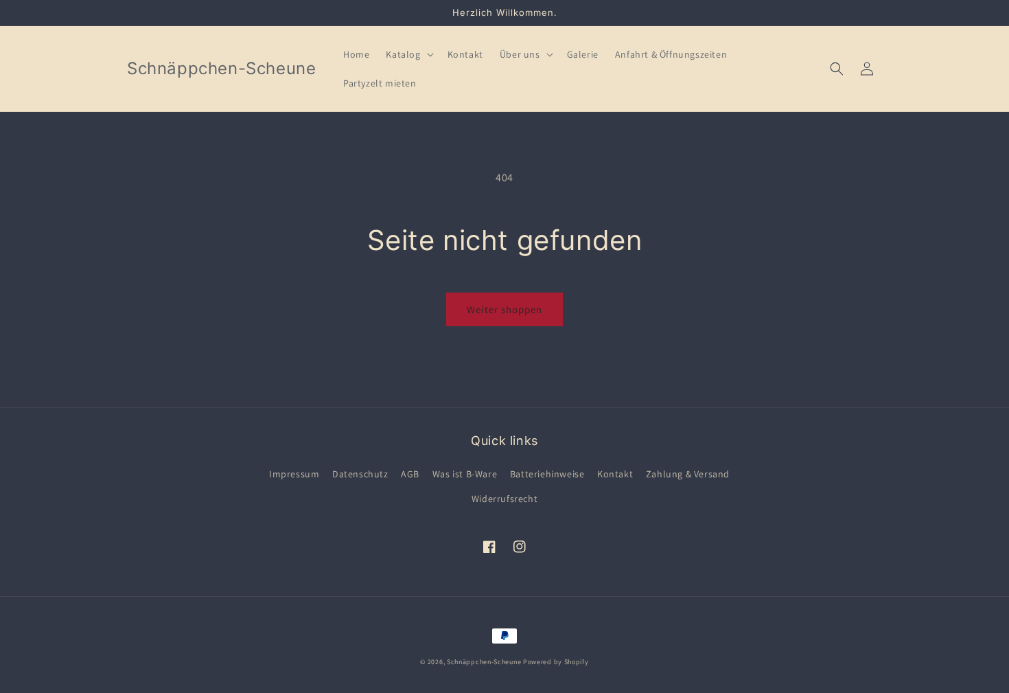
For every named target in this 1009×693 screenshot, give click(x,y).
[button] (408, 54)
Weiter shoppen (504, 309)
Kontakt (615, 474)
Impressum (294, 474)
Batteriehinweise (547, 474)
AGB (410, 474)
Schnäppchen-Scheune (485, 661)
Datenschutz (360, 474)
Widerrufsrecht (504, 498)
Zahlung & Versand (688, 474)
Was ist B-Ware (464, 474)
